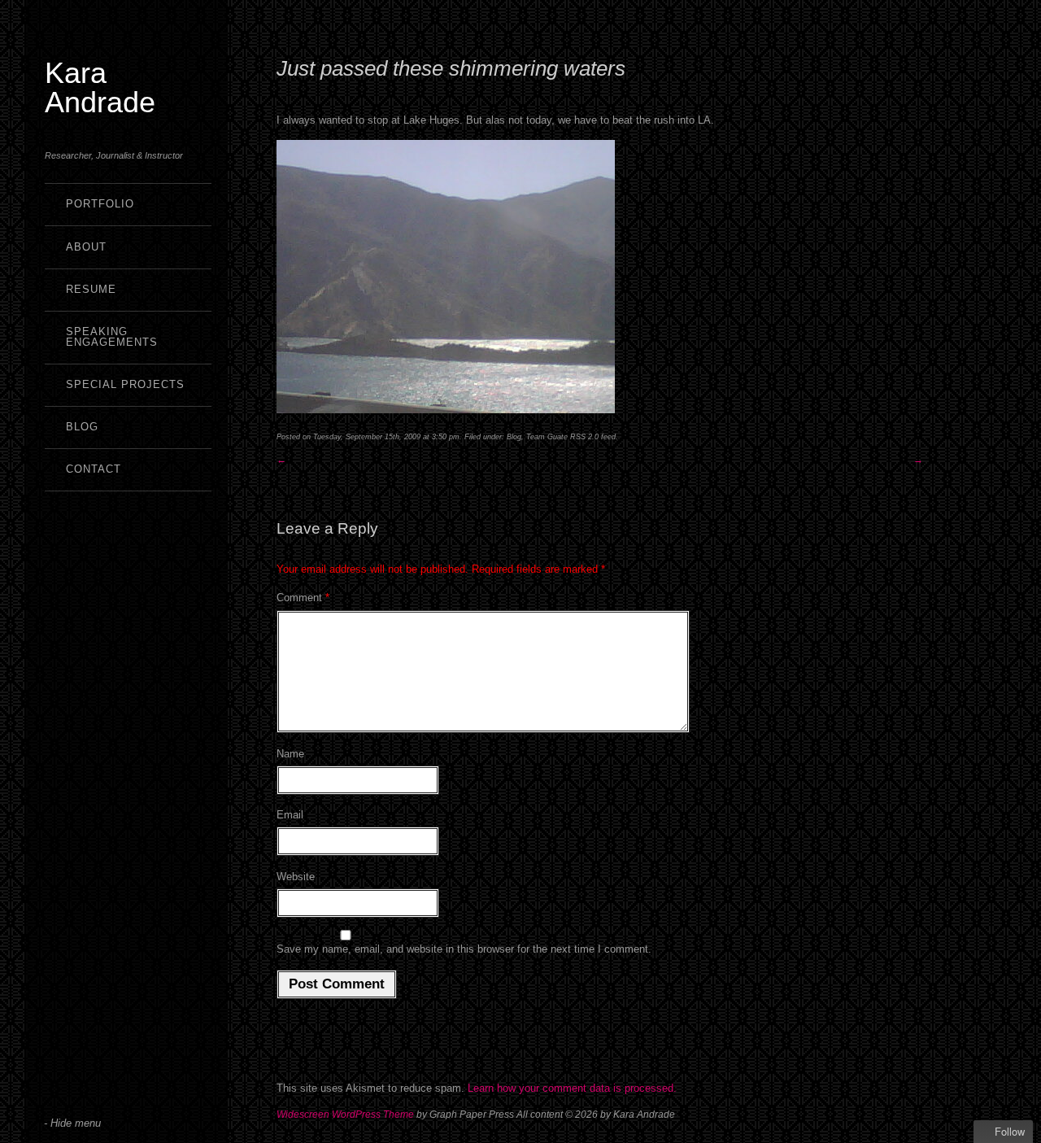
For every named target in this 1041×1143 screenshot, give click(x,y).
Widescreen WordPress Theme (345, 1114)
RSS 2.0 (584, 437)
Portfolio (100, 204)
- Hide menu (72, 1123)
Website (296, 876)
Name (290, 754)
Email (290, 815)
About (86, 247)
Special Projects (125, 384)
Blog (82, 427)
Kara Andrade (100, 87)
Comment (303, 597)
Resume (91, 289)
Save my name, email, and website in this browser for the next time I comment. (464, 949)
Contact (93, 469)
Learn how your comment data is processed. (572, 1088)
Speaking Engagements (112, 336)
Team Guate (547, 437)
